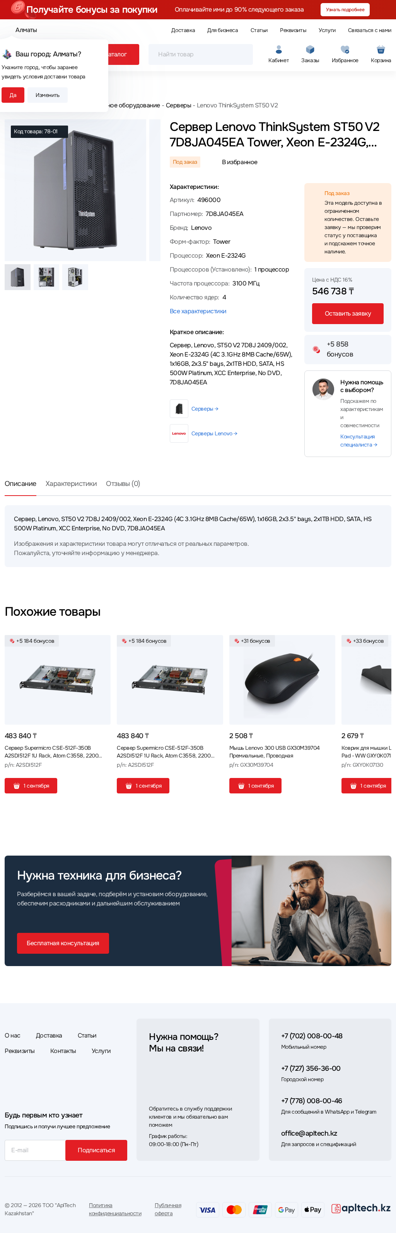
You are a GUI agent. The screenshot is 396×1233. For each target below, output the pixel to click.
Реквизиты (293, 30)
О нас (12, 1035)
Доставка (183, 30)
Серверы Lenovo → (214, 433)
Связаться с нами (369, 30)
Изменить (48, 95)
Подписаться (96, 1150)
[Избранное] (102, 644)
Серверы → (204, 408)
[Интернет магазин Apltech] (361, 1208)
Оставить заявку (348, 313)
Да (13, 95)
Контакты (63, 1051)
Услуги (327, 30)
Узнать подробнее (345, 10)
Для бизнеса (222, 30)
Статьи (259, 30)
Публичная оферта (168, 1209)
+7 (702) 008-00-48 (312, 1036)
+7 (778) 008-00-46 (311, 1101)
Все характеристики (198, 311)
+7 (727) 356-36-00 (311, 1068)
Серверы (178, 105)
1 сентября (36, 785)
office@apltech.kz (309, 1133)
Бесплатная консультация (63, 943)
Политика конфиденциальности (115, 1209)
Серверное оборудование (123, 105)
